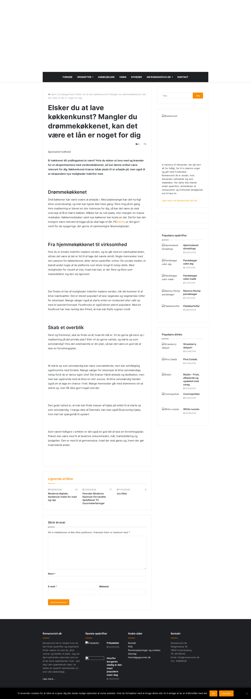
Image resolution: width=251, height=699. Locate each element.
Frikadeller (113, 642)
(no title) (122, 493)
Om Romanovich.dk (159, 77)
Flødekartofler (191, 305)
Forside (67, 77)
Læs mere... (49, 678)
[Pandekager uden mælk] (171, 280)
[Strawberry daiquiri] (171, 348)
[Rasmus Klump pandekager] (171, 295)
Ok (213, 693)
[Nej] (246, 693)
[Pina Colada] (171, 364)
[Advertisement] (125, 41)
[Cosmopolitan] (171, 398)
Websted (104, 586)
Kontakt (182, 77)
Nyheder (136, 77)
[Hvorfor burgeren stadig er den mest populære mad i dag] (94, 662)
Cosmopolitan (191, 393)
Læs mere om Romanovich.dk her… (180, 200)
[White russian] (171, 413)
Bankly (121, 221)
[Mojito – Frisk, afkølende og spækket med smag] (171, 379)
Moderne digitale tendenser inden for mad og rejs (62, 496)
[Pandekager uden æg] (171, 265)
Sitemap (132, 653)
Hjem (53, 94)
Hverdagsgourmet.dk (139, 657)
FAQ (130, 646)
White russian (191, 409)
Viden (122, 77)
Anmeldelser (106, 77)
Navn (51, 573)
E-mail (52, 586)
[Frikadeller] (94, 647)
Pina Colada (190, 359)
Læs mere (226, 693)
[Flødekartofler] (171, 310)
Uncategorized (66, 94)
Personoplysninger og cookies (144, 650)
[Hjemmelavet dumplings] (171, 250)
